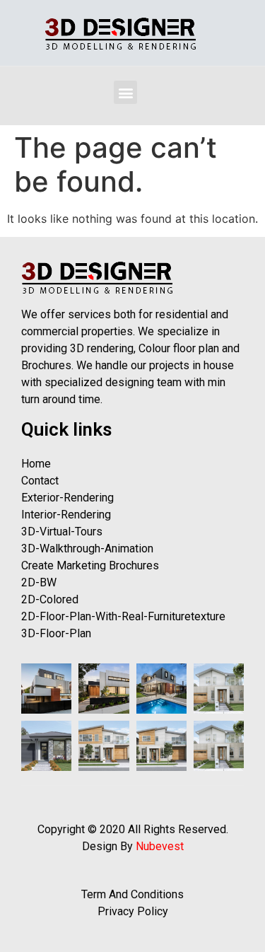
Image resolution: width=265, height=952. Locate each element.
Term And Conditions (132, 894)
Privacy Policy (133, 911)
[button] (125, 92)
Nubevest (160, 846)
